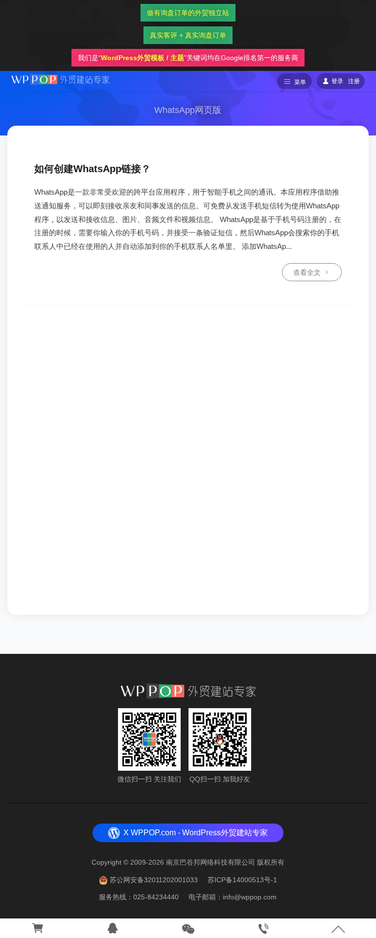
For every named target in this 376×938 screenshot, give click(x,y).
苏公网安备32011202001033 (154, 880)
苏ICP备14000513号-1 (242, 880)
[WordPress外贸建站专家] (60, 79)
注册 (354, 81)
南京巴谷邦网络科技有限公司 (210, 862)
